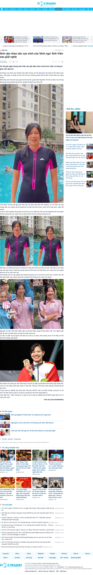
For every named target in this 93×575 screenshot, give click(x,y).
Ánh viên (4, 439)
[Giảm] (10, 61)
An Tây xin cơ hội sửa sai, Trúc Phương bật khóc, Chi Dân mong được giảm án (30, 522)
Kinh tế (26, 9)
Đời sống (74, 9)
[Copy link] (59, 61)
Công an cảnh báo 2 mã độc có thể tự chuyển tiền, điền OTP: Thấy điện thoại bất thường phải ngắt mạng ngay (33, 518)
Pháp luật (13, 9)
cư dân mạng (17, 439)
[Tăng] (16, 61)
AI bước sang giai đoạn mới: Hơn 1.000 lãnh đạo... (46, 46)
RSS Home (63, 571)
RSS (57, 571)
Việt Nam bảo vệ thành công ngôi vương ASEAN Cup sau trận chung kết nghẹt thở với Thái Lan (33, 514)
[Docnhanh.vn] (11, 566)
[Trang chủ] (2, 9)
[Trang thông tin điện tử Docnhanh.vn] (46, 4)
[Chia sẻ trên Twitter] (56, 62)
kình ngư (10, 439)
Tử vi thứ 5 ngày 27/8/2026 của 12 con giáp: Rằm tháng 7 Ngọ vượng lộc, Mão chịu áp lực (33, 509)
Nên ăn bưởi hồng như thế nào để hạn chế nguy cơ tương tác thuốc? (27, 547)
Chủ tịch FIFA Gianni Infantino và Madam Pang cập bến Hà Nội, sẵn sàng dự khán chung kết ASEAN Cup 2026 (33, 543)
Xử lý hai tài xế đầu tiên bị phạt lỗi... (75, 46)
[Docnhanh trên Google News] (3, 62)
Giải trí (39, 9)
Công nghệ (82, 9)
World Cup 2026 (76, 557)
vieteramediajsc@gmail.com (75, 567)
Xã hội (6, 9)
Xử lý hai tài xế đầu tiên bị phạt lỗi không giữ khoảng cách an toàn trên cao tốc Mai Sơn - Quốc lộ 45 (33, 538)
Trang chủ (5, 553)
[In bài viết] (62, 61)
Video (17, 553)
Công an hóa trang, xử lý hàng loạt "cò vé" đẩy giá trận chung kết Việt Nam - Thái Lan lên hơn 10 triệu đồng (33, 526)
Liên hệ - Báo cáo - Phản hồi (46, 571)
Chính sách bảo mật (31, 571)
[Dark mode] (88, 9)
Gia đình (44, 9)
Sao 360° (32, 9)
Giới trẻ (58, 9)
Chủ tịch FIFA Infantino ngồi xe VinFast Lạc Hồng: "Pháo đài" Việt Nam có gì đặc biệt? (33, 530)
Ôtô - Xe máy (66, 9)
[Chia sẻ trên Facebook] (53, 62)
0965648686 (60, 567)
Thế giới (19, 9)
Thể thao (52, 9)
